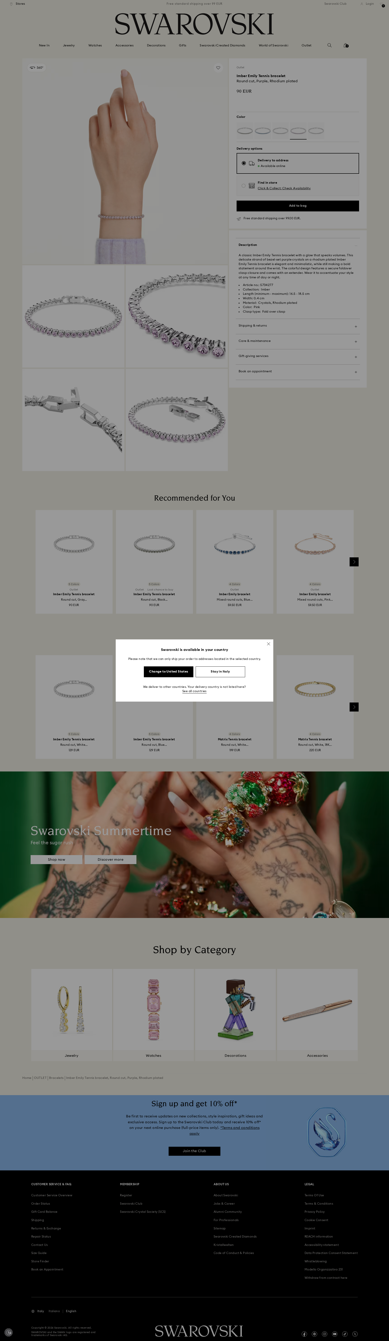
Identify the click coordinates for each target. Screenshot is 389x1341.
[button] (268, 643)
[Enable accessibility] (9, 1332)
